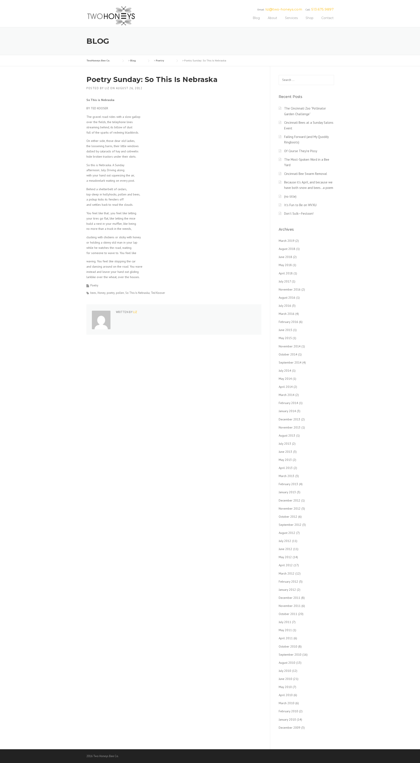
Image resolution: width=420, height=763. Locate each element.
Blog (256, 18)
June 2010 (285, 679)
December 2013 (289, 419)
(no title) (290, 196)
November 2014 (290, 346)
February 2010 (288, 711)
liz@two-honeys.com (283, 9)
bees (93, 293)
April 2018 (286, 273)
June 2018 (285, 257)
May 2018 (285, 265)
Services (291, 18)
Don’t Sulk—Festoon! (298, 213)
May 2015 (285, 338)
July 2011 (285, 622)
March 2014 (286, 395)
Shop (309, 18)
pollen (120, 293)
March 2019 (286, 241)
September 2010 (290, 655)
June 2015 (285, 330)
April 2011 (286, 638)
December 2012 (289, 500)
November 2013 (290, 427)
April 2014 (286, 387)
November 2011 (290, 606)
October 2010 (288, 646)
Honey (101, 293)
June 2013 (285, 452)
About (272, 18)
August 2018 (287, 249)
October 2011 (288, 614)
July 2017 (285, 281)
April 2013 (286, 468)
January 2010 (287, 719)
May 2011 (285, 630)
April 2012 (286, 565)
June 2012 (285, 549)
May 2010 (285, 687)
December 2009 (289, 728)
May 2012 (285, 557)
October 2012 (288, 517)
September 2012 (290, 525)
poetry (111, 293)
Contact (327, 18)
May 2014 (285, 379)
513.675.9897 (322, 9)
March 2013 (286, 476)
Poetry (94, 285)
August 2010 (287, 663)
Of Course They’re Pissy (300, 151)
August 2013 (287, 435)
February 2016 (288, 322)
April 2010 (286, 695)
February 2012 (288, 582)
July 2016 (285, 306)
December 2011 (289, 598)
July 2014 (285, 371)
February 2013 (288, 484)
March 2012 (286, 573)
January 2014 (287, 411)
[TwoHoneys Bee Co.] (111, 16)
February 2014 (288, 403)
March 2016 (286, 314)
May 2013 (285, 460)
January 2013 (287, 492)
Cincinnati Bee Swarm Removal (305, 174)
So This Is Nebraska (137, 293)
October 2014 (288, 354)
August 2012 (287, 533)
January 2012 (287, 590)
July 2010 (285, 671)
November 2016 (290, 289)
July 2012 (285, 541)
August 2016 (287, 298)
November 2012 (290, 508)
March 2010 (286, 703)
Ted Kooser (158, 293)
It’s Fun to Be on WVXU (300, 205)
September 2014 (290, 362)
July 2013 (285, 444)
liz (107, 88)
